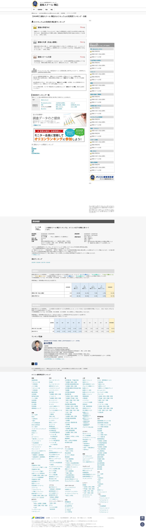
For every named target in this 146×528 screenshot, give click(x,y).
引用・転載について (81, 517)
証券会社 (35, 418)
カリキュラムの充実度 (96, 117)
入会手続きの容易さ (60, 102)
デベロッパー (36, 511)
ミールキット (52, 396)
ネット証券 (35, 414)
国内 (51, 503)
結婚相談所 (86, 472)
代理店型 (35, 384)
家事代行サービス (53, 386)
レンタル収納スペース (56, 410)
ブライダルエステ (87, 456)
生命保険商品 (100, 444)
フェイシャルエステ (88, 458)
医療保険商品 (100, 438)
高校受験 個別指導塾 (70, 404)
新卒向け (86, 449)
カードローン (35, 436)
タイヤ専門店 (68, 512)
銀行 (34, 420)
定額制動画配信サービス (55, 452)
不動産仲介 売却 (36, 465)
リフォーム (35, 487)
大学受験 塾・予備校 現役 (72, 380)
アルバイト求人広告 (88, 427)
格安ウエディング (87, 470)
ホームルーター (101, 390)
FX (32, 434)
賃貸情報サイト (36, 481)
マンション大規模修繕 (37, 477)
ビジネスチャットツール (89, 437)
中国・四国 (44, 505)
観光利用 (52, 509)
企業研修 (85, 441)
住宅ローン (35, 432)
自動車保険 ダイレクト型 (104, 420)
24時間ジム (68, 489)
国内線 (52, 497)
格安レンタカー (53, 422)
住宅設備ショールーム (37, 485)
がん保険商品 (100, 451)
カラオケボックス (87, 495)
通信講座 (67, 457)
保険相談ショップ (36, 408)
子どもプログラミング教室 (72, 481)
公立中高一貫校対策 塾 (71, 422)
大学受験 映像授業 (70, 392)
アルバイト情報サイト (88, 386)
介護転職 (85, 398)
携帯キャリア (102, 386)
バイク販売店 (52, 438)
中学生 (72, 436)
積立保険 (99, 469)
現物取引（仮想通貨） (39, 455)
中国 (111, 398)
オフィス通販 (52, 472)
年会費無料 (36, 443)
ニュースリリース (55, 517)
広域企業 (101, 402)
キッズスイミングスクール (71, 493)
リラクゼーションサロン (71, 491)
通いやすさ (43, 108)
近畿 (42, 475)
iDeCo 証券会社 (36, 424)
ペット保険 (35, 398)
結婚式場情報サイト (88, 476)
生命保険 (34, 400)
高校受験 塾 (68, 394)
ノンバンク (40, 438)
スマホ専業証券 (36, 422)
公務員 (68, 467)
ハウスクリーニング (54, 388)
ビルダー (35, 501)
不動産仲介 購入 (36, 469)
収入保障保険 (102, 449)
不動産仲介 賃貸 (36, 479)
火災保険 (34, 394)
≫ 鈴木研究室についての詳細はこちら (54, 359)
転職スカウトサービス (88, 392)
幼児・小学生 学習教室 (71, 440)
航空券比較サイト (53, 491)
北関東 (39, 503)
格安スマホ (101, 384)
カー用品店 (68, 510)
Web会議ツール (87, 439)
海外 (55, 503)
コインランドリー (53, 390)
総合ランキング (44, 99)
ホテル (51, 505)
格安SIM (101, 382)
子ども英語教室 (69, 449)
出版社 (52, 464)
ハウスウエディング (88, 468)
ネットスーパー (53, 400)
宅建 (33, 150)
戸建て (41, 467)
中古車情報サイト (53, 428)
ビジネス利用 (53, 507)
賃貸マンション (36, 483)
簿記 (33, 151)
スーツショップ (69, 508)
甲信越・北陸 (74, 398)
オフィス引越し (53, 470)
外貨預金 (34, 430)
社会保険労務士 (36, 153)
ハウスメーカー (37, 509)
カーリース (52, 424)
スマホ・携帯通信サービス (104, 380)
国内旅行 (52, 489)
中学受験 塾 (68, 414)
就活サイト (86, 382)
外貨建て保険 (100, 459)
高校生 (68, 436)
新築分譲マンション (37, 493)
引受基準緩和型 (103, 443)
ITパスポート (74, 467)
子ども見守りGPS (54, 480)
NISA (33, 416)
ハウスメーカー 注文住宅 (38, 497)
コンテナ (52, 412)
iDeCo (99, 482)
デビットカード (36, 449)
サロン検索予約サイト (88, 462)
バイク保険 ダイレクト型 (104, 424)
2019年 (33, 262)
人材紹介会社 (86, 422)
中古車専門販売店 (55, 432)
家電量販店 (68, 502)
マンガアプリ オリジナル (55, 466)
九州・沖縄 (69, 402)
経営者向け (87, 443)
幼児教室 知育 (68, 442)
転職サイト (86, 388)
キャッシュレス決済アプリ (39, 451)
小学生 (77, 436)
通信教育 (67, 434)
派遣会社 (85, 404)
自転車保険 (35, 392)
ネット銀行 (35, 426)
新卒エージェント (87, 419)
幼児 (67, 451)
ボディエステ (86, 460)
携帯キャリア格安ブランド (106, 388)
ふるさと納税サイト (54, 406)
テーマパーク (86, 497)
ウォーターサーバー (54, 380)
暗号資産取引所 (36, 453)
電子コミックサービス (55, 458)
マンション (36, 467)
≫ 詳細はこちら (36, 254)
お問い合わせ (73, 517)
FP (32, 147)
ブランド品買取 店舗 (54, 468)
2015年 (48, 262)
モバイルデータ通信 (102, 392)
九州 (46, 475)
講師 (42, 104)
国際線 (56, 497)
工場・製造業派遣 (87, 406)
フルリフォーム (37, 489)
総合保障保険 (100, 463)
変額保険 (99, 467)
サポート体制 (74, 106)
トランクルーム (53, 408)
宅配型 (52, 414)
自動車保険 (35, 380)
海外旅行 (58, 489)
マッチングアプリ (87, 478)
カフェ (51, 450)
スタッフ (73, 102)
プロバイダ (100, 394)
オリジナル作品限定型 (56, 462)
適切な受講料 (59, 108)
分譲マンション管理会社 (38, 473)
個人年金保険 (100, 465)
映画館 (84, 485)
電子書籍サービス (53, 456)
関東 (93, 487)
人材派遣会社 (86, 425)
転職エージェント (87, 394)
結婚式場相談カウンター (89, 474)
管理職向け (87, 445)
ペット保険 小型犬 (102, 434)
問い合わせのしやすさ (46, 102)
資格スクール (68, 469)
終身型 (100, 441)
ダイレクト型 (36, 382)
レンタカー (52, 420)
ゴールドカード (37, 447)
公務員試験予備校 (69, 477)
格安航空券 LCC (53, 495)
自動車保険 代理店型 (102, 422)
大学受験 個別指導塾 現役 (72, 384)
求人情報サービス (87, 410)
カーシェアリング (53, 418)
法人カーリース (87, 433)
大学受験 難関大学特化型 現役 (73, 388)
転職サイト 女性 (87, 390)
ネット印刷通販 (87, 435)
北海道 (68, 396)
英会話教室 (68, 453)
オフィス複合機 (53, 474)
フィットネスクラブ (70, 487)
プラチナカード (104, 502)
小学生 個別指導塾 (70, 430)
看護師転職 (86, 396)
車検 (50, 446)
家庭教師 (67, 438)
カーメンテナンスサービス (56, 448)
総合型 (52, 460)
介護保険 (99, 461)
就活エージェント (87, 380)
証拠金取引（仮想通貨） (39, 457)
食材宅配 (51, 392)
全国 (92, 493)
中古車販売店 (52, 430)
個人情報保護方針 (64, 517)
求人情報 (90, 517)
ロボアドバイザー (36, 459)
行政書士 (68, 465)
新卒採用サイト (87, 416)
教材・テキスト (59, 106)
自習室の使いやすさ (75, 104)
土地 (46, 467)
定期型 (105, 441)
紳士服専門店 (68, 506)
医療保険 (34, 402)
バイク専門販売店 (55, 440)
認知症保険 (100, 457)
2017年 (43, 262)
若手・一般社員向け (89, 447)
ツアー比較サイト (53, 499)
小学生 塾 (67, 426)
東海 (39, 475)
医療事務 (34, 148)
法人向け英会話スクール (71, 479)
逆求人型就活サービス (88, 384)
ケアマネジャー (76, 465)
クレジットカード (36, 441)
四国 (100, 400)
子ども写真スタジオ (54, 454)
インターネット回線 (102, 404)
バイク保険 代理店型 (102, 426)
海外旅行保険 (35, 396)
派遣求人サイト (87, 408)
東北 (35, 503)
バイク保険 (35, 386)
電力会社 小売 (52, 478)
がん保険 (34, 404)
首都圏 (34, 475)
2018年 (38, 262)
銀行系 (34, 438)
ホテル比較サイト (53, 493)
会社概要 (48, 517)
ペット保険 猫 (101, 436)
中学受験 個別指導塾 (70, 418)
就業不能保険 (100, 455)
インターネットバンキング (39, 428)
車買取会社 (52, 426)
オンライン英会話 (69, 455)
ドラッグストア (69, 504)
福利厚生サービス (53, 476)
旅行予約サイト (53, 487)
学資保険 (34, 406)
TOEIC (68, 463)
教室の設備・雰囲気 (60, 104)
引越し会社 (52, 416)
